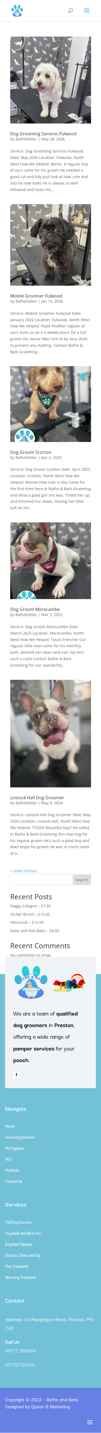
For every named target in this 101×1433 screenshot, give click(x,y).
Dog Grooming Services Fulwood (43, 134)
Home (10, 1126)
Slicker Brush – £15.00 (30, 914)
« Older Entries (23, 870)
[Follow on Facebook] (16, 1074)
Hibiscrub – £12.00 (27, 922)
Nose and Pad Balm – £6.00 (34, 930)
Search (82, 879)
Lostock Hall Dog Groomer (37, 798)
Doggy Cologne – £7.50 (30, 905)
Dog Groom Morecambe (35, 609)
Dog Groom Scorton (30, 452)
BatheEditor (26, 138)
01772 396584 (20, 1350)
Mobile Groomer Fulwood (36, 296)
